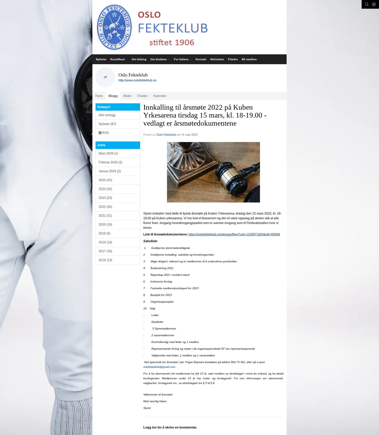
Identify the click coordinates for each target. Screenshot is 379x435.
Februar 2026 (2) (110, 162)
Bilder (127, 96)
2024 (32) (105, 189)
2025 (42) (105, 180)
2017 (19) (105, 251)
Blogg (113, 96)
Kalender (159, 96)
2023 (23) (105, 198)
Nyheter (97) (107, 124)
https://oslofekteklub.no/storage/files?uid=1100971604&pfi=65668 (234, 234)
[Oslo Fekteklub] (150, 27)
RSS (105, 133)
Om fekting (139, 59)
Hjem (99, 96)
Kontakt (201, 59)
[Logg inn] (373, 4)
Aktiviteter (217, 59)
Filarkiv (233, 59)
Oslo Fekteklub (166, 134)
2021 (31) (105, 215)
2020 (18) (105, 224)
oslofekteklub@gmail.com (159, 366)
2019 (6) (104, 233)
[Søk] (366, 4)
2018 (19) (105, 242)
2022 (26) (105, 206)
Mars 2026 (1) (108, 153)
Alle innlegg (107, 115)
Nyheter (101, 59)
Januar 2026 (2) (110, 171)
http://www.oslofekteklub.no (137, 80)
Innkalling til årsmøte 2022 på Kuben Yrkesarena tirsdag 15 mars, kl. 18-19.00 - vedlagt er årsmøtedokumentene (204, 115)
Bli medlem (249, 59)
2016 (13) (105, 260)
